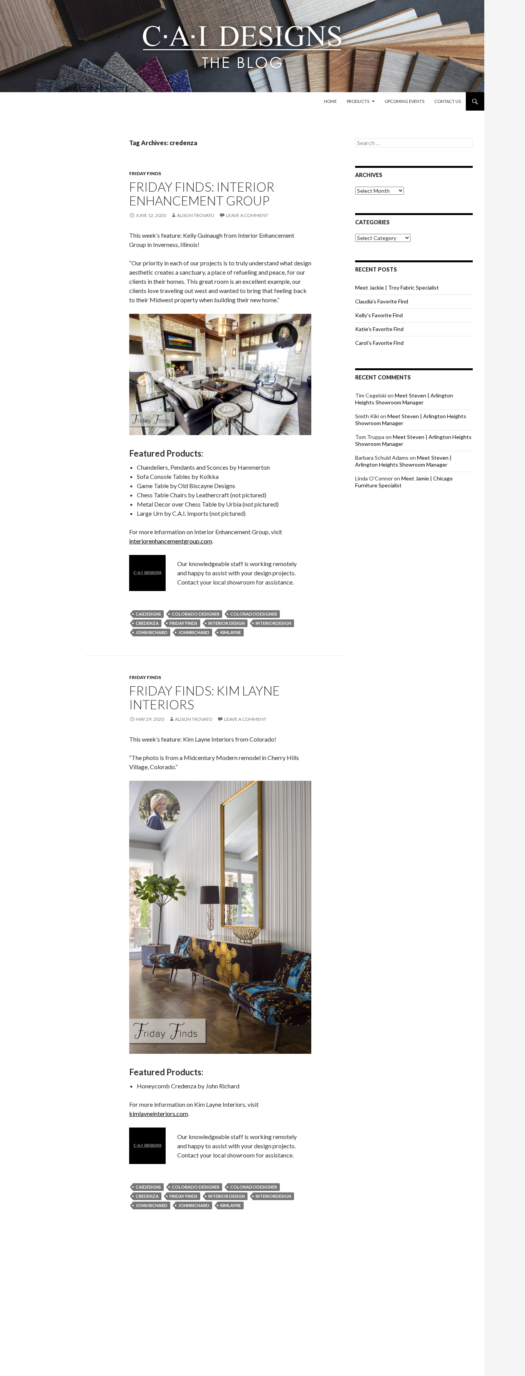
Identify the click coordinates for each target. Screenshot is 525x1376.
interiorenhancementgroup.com (170, 541)
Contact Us (447, 101)
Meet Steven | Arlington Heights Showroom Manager (404, 399)
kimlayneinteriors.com (158, 1113)
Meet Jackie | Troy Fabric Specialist (397, 287)
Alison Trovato (195, 215)
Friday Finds (145, 173)
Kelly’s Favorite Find (379, 315)
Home (330, 101)
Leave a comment (247, 215)
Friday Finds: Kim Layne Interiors (204, 697)
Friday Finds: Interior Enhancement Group (201, 193)
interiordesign (273, 623)
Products (358, 101)
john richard (152, 632)
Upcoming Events (404, 101)
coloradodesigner (253, 613)
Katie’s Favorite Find (379, 329)
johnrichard (193, 632)
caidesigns (148, 613)
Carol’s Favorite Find (379, 342)
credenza (147, 623)
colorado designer (195, 613)
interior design (226, 623)
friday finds (183, 623)
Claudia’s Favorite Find (381, 301)
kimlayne (230, 632)
